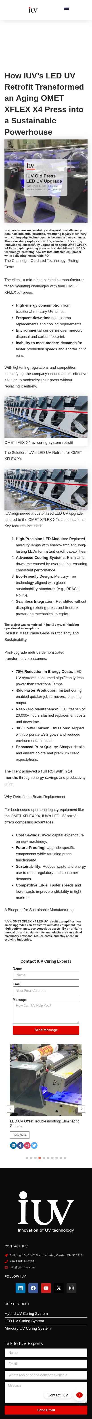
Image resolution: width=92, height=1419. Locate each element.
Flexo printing (28, 30)
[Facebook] (20, 1145)
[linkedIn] (13, 1145)
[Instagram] (27, 1145)
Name (17, 968)
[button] (66, 8)
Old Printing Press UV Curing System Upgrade (45, 40)
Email (17, 984)
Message (20, 1000)
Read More (20, 1135)
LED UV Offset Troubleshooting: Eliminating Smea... (44, 1123)
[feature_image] (46, 1079)
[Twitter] (34, 1145)
